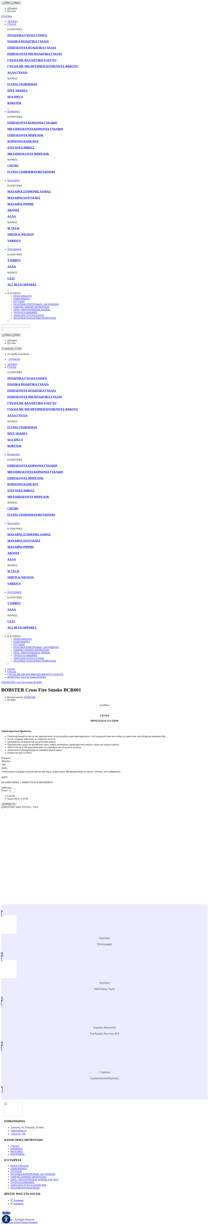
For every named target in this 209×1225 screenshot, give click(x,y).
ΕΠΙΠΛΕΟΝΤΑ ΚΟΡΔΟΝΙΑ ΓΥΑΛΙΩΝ (32, 122)
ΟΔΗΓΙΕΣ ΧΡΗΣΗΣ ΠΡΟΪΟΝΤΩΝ (31, 307)
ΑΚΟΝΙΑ (13, 210)
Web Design (7, 1222)
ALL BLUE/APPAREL (22, 284)
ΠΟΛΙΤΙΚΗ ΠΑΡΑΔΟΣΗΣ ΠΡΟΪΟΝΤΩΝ (34, 318)
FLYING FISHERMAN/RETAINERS (31, 171)
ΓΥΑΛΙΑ (14, 1146)
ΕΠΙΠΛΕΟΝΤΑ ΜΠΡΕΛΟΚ (25, 135)
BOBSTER (14, 103)
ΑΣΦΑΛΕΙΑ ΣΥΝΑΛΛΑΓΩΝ (28, 315)
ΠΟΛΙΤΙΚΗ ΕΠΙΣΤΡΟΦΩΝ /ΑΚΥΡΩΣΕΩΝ (32, 1174)
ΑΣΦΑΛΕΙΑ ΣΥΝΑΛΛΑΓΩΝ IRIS (28, 1185)
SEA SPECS (15, 96)
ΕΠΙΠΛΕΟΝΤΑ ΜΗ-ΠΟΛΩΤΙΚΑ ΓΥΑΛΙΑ (34, 54)
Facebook (18, 1200)
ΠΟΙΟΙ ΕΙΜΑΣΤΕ (22, 296)
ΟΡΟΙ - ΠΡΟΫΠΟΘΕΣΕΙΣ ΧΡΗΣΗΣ (31, 309)
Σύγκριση (6, 758)
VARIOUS (14, 240)
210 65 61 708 (18, 1134)
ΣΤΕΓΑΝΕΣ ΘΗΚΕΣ (20, 147)
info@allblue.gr (18, 1130)
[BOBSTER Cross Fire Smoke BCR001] (21, 682)
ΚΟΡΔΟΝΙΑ (16, 1148)
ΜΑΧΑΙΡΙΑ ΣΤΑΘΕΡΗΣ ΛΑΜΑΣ (29, 191)
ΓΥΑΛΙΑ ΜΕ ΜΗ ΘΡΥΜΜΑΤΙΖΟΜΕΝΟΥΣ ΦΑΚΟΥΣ (42, 66)
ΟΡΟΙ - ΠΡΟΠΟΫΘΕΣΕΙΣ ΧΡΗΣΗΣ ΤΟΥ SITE (34, 1179)
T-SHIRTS (14, 260)
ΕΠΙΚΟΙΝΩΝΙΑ (21, 298)
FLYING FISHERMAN (22, 84)
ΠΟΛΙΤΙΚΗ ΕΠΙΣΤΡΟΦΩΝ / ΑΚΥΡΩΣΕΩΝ (36, 304)
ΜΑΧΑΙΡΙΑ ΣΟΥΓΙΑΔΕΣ (23, 197)
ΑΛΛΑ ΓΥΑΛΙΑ (17, 72)
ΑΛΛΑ (11, 216)
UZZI (11, 278)
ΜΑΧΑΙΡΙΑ (16, 1151)
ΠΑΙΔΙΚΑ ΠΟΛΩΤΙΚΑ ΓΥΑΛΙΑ (28, 41)
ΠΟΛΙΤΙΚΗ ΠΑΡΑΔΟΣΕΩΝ (25, 1188)
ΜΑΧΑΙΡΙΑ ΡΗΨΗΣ (20, 204)
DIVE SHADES (17, 90)
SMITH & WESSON (20, 234)
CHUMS (12, 165)
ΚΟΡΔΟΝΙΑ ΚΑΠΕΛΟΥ (23, 141)
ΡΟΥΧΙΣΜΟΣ (17, 1154)
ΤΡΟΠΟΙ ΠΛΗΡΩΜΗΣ (25, 312)
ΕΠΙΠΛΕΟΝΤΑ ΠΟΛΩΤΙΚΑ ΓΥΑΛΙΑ (31, 47)
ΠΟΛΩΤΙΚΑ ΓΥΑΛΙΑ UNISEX (27, 35)
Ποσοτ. (4, 790)
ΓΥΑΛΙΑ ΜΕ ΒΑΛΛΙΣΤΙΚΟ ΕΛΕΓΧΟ (31, 60)
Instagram (18, 1203)
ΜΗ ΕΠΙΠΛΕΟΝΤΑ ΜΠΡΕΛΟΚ (28, 153)
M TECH (13, 228)
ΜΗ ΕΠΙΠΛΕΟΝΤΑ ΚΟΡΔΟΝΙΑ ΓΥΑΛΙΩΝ (35, 129)
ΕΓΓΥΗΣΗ (19, 301)
